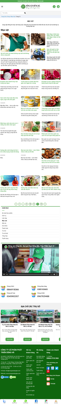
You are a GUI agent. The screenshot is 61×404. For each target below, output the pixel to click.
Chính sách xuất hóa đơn (29, 369)
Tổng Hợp (4, 236)
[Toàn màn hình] (57, 274)
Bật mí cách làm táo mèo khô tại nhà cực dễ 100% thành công (51, 188)
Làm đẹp (4, 218)
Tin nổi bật (5, 233)
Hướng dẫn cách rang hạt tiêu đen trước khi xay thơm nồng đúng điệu (9, 189)
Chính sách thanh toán (29, 378)
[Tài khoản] (54, 6)
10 (30, 204)
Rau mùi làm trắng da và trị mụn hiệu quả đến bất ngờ (30, 134)
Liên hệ (38, 365)
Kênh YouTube (40, 367)
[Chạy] (4, 274)
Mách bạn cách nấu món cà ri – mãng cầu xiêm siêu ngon (9, 124)
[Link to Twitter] (56, 368)
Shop (8, 16)
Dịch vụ (4, 215)
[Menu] (2, 6)
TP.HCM (52, 383)
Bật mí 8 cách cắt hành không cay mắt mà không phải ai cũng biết (14, 50)
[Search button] (25, 13)
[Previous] (2, 326)
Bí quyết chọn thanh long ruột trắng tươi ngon (9, 82)
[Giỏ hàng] (58, 6)
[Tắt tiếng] (54, 274)
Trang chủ (3, 16)
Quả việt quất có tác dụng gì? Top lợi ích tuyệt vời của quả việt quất (38, 58)
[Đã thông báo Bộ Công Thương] (5, 377)
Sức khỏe (4, 226)
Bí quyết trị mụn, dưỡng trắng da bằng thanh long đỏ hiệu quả (51, 82)
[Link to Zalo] (52, 368)
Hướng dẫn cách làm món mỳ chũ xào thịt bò (29, 188)
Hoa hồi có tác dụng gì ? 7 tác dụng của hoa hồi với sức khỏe (50, 161)
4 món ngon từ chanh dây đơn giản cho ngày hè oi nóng (29, 82)
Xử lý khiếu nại (30, 395)
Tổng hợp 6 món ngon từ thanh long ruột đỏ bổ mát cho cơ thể (51, 109)
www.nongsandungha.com (13, 373)
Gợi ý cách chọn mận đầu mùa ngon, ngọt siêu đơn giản (9, 98)
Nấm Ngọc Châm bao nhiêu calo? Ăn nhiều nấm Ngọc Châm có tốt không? (38, 43)
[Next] (58, 326)
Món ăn (4, 223)
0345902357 (13, 296)
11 (34, 204)
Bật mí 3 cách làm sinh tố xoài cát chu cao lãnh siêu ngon (29, 109)
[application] (30, 260)
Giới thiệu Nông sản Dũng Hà (40, 357)
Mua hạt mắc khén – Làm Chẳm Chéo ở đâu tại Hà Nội (30, 151)
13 (41, 204)
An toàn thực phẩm (7, 213)
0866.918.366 (53, 358)
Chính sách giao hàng (29, 357)
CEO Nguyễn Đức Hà (39, 361)
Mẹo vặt (13, 16)
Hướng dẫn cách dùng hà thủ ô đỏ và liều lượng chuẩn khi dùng (9, 151)
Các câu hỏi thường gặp (29, 382)
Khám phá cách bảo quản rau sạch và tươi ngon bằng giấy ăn (51, 134)
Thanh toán (5, 228)
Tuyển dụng (5, 238)
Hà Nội (52, 379)
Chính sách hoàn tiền (29, 365)
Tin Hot (4, 231)
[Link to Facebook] (48, 368)
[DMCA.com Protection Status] (12, 377)
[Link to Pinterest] (48, 371)
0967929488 (43, 296)
